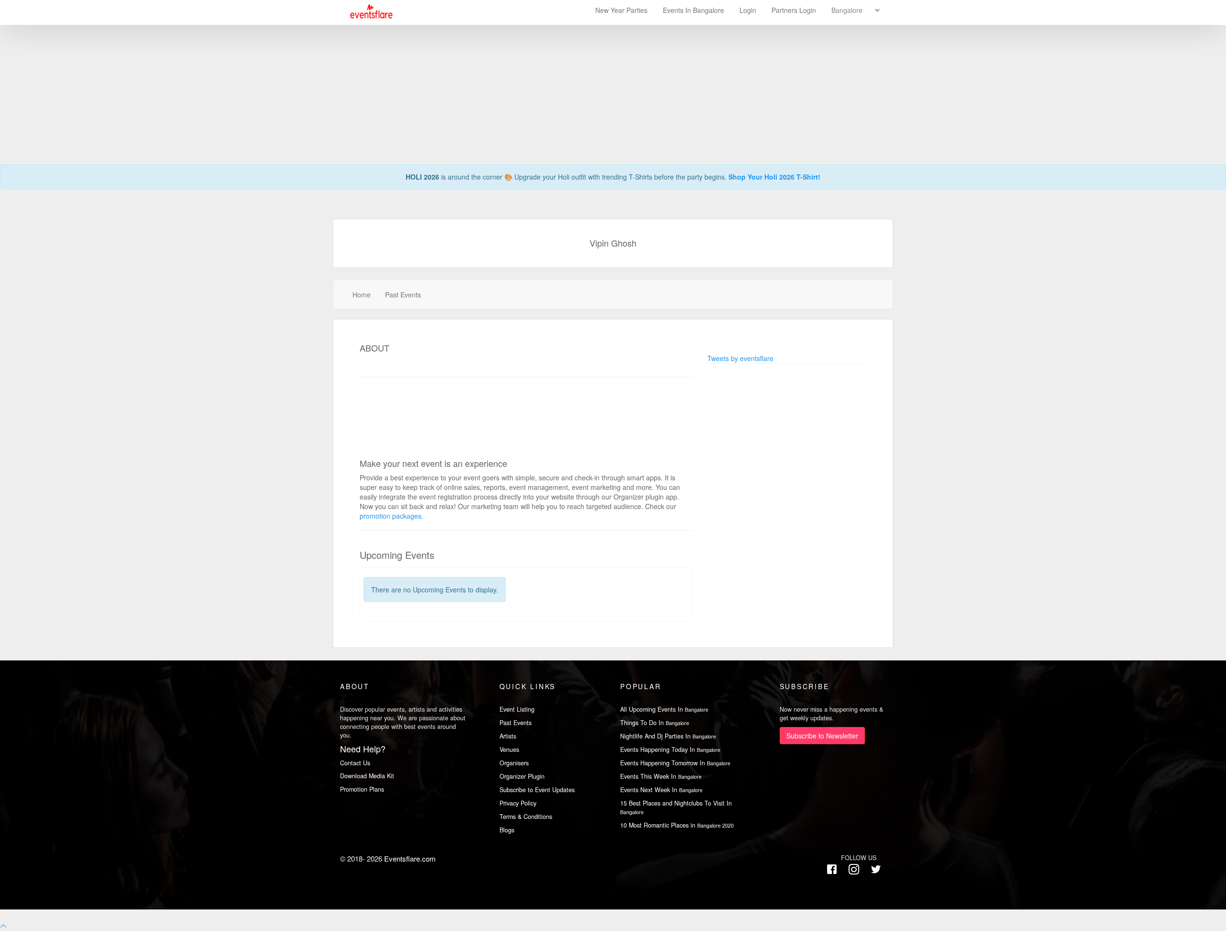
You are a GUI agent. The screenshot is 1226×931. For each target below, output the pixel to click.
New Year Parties (621, 10)
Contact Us (355, 763)
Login (747, 10)
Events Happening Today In (670, 749)
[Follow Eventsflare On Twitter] (876, 869)
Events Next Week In (661, 789)
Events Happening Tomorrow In (675, 763)
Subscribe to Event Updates (537, 789)
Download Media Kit (367, 776)
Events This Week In (661, 776)
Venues (509, 749)
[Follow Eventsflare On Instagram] (854, 869)
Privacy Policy (517, 803)
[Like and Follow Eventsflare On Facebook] (832, 869)
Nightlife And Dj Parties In (668, 736)
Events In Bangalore (694, 10)
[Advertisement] (613, 67)
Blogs (506, 830)
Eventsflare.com (410, 858)
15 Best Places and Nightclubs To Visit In (676, 807)
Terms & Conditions (525, 816)
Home (361, 294)
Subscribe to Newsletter (822, 735)
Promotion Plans (362, 789)
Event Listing (516, 709)
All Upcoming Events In (664, 709)
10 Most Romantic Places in (677, 825)
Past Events (403, 294)
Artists (507, 736)
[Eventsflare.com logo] (367, 11)
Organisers (514, 763)
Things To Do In (654, 722)
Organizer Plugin (522, 776)
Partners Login (794, 10)
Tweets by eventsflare (740, 358)
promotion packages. (391, 516)
